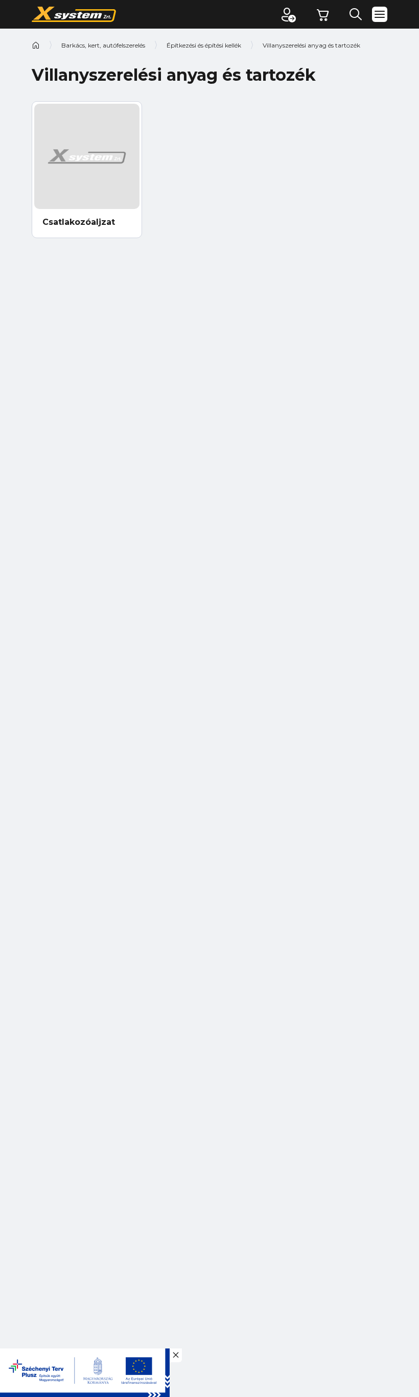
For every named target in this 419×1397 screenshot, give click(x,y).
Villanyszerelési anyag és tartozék (311, 45)
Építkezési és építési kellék (204, 45)
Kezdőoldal (36, 45)
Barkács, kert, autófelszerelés (103, 45)
